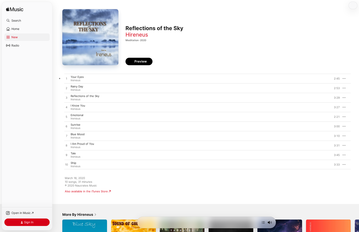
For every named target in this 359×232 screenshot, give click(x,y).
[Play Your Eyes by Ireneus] (66, 79)
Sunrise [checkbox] (75, 124)
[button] (27, 20)
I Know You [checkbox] (78, 105)
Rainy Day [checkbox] (77, 86)
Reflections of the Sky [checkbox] (85, 96)
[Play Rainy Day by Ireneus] (66, 88)
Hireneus (136, 34)
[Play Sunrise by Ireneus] (66, 126)
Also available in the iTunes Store (86, 191)
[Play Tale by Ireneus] (66, 155)
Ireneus (75, 80)
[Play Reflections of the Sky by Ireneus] (66, 98)
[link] (79, 214)
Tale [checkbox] (73, 153)
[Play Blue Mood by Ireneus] (66, 136)
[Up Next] (263, 222)
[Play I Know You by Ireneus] (66, 107)
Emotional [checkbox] (77, 115)
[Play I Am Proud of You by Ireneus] (66, 145)
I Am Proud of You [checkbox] (82, 143)
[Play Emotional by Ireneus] (66, 117)
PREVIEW (335, 78)
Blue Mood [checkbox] (78, 134)
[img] (14, 9)
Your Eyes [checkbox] (77, 77)
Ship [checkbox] (73, 162)
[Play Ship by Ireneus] (66, 165)
